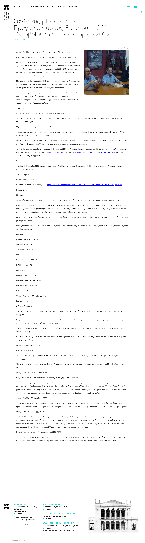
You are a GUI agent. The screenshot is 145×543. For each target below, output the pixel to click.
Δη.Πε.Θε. (50, 7)
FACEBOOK (24, 524)
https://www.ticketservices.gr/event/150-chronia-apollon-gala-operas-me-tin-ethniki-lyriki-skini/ (84, 185)
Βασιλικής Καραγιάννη (54, 152)
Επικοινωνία (72, 7)
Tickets (129, 6)
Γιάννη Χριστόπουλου (83, 152)
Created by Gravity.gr (18, 540)
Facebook (141, 10)
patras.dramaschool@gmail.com (61, 530)
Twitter (127, 48)
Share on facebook (124, 48)
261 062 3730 (27, 518)
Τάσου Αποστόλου (108, 152)
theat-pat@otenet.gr (27, 520)
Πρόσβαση (19, 513)
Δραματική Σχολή (37, 7)
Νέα (26, 7)
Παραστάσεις (18, 7)
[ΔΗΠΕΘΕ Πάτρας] (6, 506)
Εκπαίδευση (61, 7)
